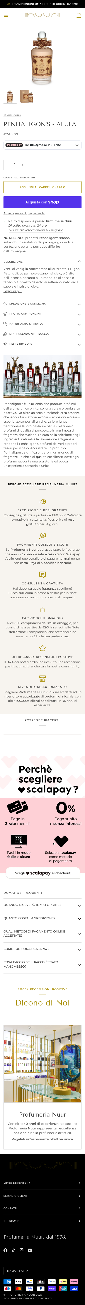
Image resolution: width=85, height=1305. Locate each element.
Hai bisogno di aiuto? (25, 323)
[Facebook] (5, 1250)
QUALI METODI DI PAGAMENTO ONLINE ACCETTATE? (34, 933)
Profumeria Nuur (21, 1294)
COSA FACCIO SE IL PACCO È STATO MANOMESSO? (30, 964)
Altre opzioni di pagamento (24, 213)
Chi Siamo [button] (11, 1220)
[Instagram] (22, 1250)
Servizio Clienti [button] (15, 1195)
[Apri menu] (10, 15)
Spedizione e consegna (27, 303)
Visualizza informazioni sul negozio (36, 230)
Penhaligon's (12, 115)
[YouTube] (30, 1250)
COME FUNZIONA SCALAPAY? (26, 949)
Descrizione (13, 261)
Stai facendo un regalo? (28, 333)
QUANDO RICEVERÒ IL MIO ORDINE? (32, 905)
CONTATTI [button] (10, 1208)
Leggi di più (12, 291)
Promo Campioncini (24, 313)
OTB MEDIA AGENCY (38, 1298)
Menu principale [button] (16, 1183)
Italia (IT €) (15, 1270)
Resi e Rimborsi (20, 343)
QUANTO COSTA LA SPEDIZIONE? (29, 918)
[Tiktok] (13, 1250)
